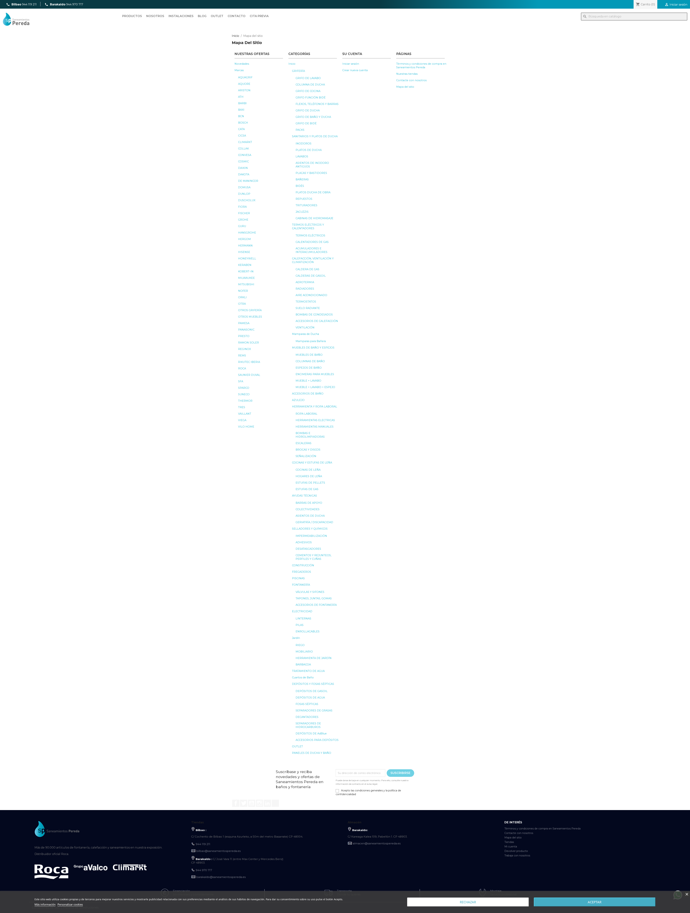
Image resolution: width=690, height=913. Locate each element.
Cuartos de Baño (303, 677)
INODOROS (303, 143)
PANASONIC (246, 329)
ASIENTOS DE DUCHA (310, 515)
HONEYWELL (247, 258)
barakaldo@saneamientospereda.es (221, 877)
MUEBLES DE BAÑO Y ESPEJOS (313, 347)
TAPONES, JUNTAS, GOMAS (314, 598)
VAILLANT (244, 413)
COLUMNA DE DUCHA (310, 84)
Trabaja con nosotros (517, 855)
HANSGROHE (247, 232)
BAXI (241, 109)
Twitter (243, 803)
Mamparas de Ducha (305, 334)
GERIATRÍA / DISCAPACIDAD (314, 522)
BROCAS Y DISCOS (308, 449)
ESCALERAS (303, 443)
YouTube (251, 803)
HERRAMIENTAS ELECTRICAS (315, 420)
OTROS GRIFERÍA (250, 310)
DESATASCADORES (308, 548)
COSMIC (243, 161)
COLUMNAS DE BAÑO (310, 361)
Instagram (259, 803)
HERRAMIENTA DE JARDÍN (314, 658)
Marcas (239, 70)
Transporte (344, 891)
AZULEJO (298, 400)
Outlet (217, 16)
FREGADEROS (301, 571)
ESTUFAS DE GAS (307, 489)
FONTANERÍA (301, 584)
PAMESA (243, 323)
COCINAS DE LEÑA (308, 469)
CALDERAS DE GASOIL (311, 275)
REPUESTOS (304, 198)
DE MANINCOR (248, 181)
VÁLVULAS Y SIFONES (310, 592)
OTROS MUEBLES (250, 316)
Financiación (181, 891)
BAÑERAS (302, 179)
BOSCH (243, 122)
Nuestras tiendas (407, 73)
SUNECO (244, 394)
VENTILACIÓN (305, 327)
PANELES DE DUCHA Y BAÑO (311, 753)
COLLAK (243, 148)
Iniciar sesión (350, 63)
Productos (132, 16)
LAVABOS (302, 156)
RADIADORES (305, 288)
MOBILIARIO (304, 651)
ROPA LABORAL (306, 413)
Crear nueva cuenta (355, 70)
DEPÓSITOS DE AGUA (310, 697)
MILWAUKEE (246, 278)
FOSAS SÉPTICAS (307, 704)
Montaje (496, 891)
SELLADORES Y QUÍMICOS (310, 528)
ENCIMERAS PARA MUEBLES (315, 374)
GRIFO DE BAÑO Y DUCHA (313, 117)
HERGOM (244, 239)
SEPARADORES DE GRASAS (314, 710)
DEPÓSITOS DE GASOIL (312, 691)
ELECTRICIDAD (302, 611)
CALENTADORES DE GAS (312, 242)
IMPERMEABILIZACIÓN (311, 536)
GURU (242, 226)
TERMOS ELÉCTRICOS (310, 235)
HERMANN (245, 245)
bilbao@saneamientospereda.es (218, 851)
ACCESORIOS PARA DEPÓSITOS (317, 740)
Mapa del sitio (405, 86)
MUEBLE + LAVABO (308, 380)
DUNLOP (244, 193)
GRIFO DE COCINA (308, 91)
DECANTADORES (307, 717)
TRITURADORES (306, 205)
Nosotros (155, 16)
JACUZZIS (302, 211)
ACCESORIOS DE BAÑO (307, 393)
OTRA (242, 303)
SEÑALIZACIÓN (306, 456)
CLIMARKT (245, 142)
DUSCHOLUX (246, 200)
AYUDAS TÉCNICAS (304, 495)
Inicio (291, 63)
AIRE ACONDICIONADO (311, 295)
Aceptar (594, 902)
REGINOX (244, 349)
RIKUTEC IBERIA (249, 362)
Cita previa (259, 16)
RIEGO (300, 645)
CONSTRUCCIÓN (303, 565)
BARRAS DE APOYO (309, 502)
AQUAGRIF (245, 77)
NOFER (243, 290)
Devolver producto (516, 851)
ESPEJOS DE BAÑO (309, 367)
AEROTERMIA (305, 282)
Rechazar (468, 902)
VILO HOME (246, 426)
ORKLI (242, 297)
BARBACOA (303, 664)
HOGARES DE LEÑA (309, 476)
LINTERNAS (303, 618)
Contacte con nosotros (411, 80)
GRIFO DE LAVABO (308, 78)
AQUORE (244, 84)
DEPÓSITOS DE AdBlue (311, 733)
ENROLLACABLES (307, 631)
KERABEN (244, 265)
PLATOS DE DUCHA (309, 150)
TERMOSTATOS (306, 301)
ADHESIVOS (304, 542)
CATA (241, 129)
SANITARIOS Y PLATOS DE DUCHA (315, 136)
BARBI (242, 103)
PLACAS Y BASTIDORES (311, 173)
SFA (240, 381)
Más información (45, 904)
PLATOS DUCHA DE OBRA (313, 192)
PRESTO (243, 336)
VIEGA (242, 420)
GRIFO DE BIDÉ (306, 123)
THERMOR (245, 400)
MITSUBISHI (246, 284)
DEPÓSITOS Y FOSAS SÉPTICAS (313, 684)
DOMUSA (244, 187)
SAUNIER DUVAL (249, 375)
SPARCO (243, 387)
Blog (202, 16)
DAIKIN (243, 168)
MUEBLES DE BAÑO (309, 354)
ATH (240, 96)
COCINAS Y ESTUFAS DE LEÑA (312, 462)
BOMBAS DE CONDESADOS (314, 314)
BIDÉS (300, 186)
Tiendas (509, 842)
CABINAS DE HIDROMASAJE (314, 218)
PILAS (299, 625)
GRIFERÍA (298, 71)
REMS (242, 355)
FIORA (242, 206)
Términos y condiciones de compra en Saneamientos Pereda (542, 828)
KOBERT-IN (246, 271)
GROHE (243, 219)
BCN (241, 116)
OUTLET (297, 746)
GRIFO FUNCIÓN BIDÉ (311, 97)
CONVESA (244, 155)
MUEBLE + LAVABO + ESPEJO (315, 387)
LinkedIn (267, 803)
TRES (241, 407)
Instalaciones (181, 16)
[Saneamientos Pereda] (56, 829)
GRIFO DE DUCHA (308, 110)
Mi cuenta (510, 846)
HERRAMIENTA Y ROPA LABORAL (314, 406)
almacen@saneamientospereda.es (377, 843)
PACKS (300, 130)
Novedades (241, 63)
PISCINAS (298, 578)
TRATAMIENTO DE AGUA (308, 671)
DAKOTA (243, 174)
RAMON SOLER (248, 342)
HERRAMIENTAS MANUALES (315, 426)
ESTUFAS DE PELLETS (310, 482)
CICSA (242, 135)
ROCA (242, 368)
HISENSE (244, 252)
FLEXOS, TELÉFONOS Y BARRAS (317, 104)
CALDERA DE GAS (307, 269)
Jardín (296, 638)
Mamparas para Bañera (311, 341)
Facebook (235, 803)
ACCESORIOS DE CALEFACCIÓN (317, 321)
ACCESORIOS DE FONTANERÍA (316, 605)
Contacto (236, 16)
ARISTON (244, 90)
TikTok (275, 803)
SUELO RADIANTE (308, 308)
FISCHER (244, 213)
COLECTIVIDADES (307, 509)
